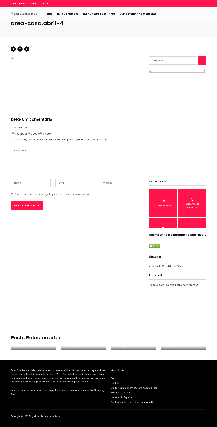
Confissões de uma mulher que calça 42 (132, 402)
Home (48, 14)
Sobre (33, 3)
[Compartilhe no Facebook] (13, 49)
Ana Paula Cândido (30, 347)
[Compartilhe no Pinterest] (26, 49)
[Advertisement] (177, 152)
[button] (20, 133)
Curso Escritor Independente (138, 14)
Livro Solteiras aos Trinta (99, 14)
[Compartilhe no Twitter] (20, 49)
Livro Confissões (67, 14)
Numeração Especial (121, 397)
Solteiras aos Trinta (121, 392)
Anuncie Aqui (18, 3)
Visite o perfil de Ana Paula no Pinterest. (173, 285)
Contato (45, 3)
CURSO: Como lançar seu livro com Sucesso (134, 387)
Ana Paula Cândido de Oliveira (167, 266)
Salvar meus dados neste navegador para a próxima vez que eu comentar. (52, 194)
